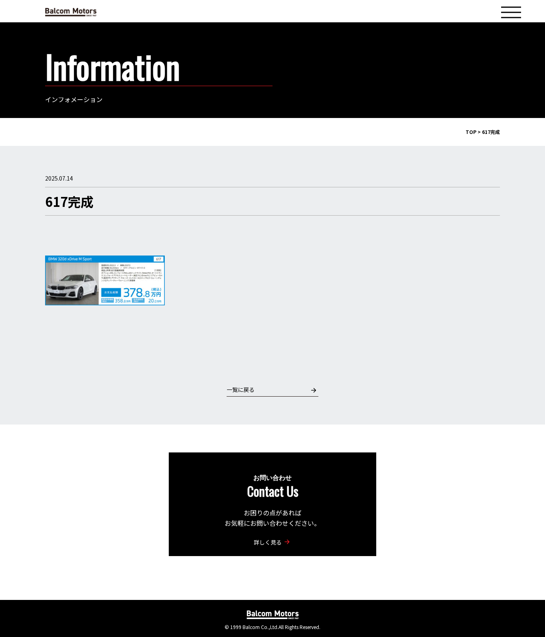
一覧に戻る (241, 389)
